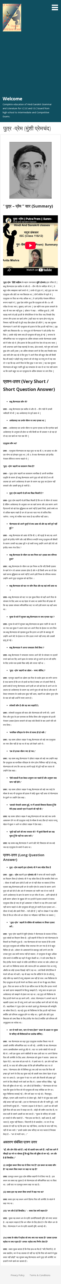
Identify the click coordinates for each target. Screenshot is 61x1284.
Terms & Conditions (40, 1275)
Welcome (12, 99)
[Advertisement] (30, 63)
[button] (56, 5)
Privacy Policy (17, 1275)
